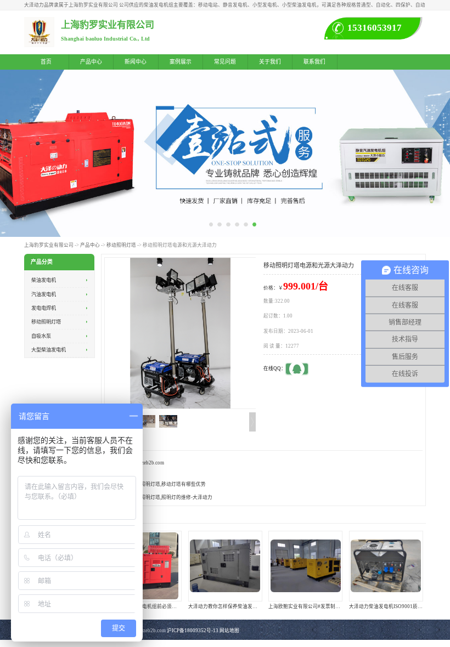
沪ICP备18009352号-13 (192, 630)
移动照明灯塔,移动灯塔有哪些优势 (168, 484)
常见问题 (225, 62)
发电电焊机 (43, 308)
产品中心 (91, 62)
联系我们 (314, 62)
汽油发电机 (43, 294)
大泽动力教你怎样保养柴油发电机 (225, 606)
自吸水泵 (41, 336)
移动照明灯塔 (121, 245)
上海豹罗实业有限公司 (49, 245)
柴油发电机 (43, 280)
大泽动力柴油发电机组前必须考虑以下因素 (154, 606)
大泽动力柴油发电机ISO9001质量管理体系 (395, 606)
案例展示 (181, 62)
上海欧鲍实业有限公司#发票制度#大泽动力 (315, 606)
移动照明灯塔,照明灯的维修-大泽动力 (171, 497)
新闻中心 (136, 62)
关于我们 (270, 62)
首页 (46, 62)
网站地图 (229, 630)
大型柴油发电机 (48, 350)
